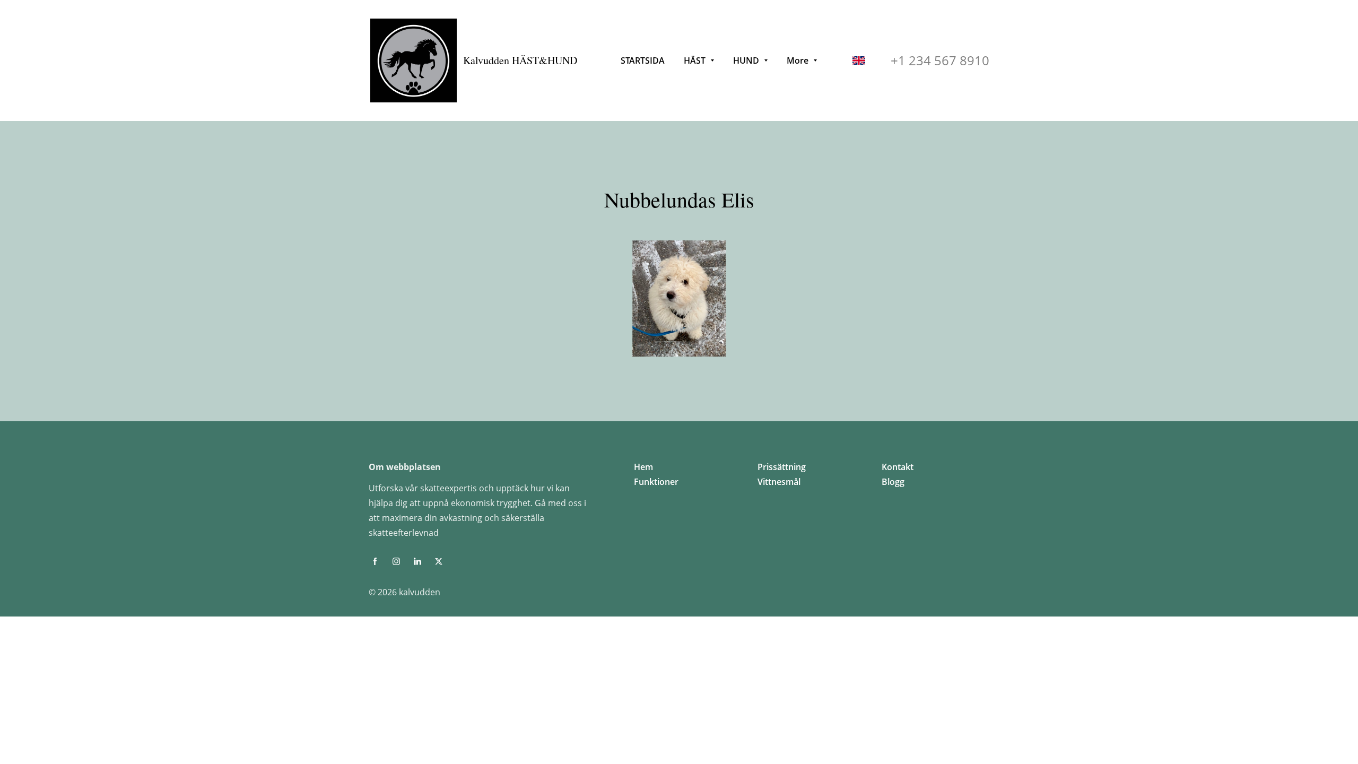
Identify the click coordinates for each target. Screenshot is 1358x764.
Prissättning (782, 467)
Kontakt (897, 467)
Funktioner (656, 482)
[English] (858, 60)
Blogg (893, 482)
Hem (643, 467)
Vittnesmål (779, 482)
